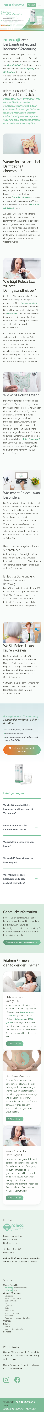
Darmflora (12, 314)
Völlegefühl (9, 1316)
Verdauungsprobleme (13, 1298)
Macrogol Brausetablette (14, 1329)
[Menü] (39, 5)
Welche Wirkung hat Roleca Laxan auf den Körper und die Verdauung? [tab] (18, 809)
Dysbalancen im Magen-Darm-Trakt (17, 1318)
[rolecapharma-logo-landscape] (13, 5)
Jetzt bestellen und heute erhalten (23, 750)
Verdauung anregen (12, 1313)
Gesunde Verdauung (12, 1293)
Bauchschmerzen (11, 1301)
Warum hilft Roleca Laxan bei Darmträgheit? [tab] (18, 860)
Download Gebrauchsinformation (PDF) (23, 942)
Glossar (7, 1326)
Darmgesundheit (29, 303)
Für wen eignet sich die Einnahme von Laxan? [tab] (15, 827)
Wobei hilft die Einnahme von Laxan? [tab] (18, 843)
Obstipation (9, 72)
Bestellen (7, 1331)
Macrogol (7, 106)
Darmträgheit (14, 65)
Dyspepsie (8, 1306)
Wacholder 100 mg (16, 1288)
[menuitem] (39, 5)
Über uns (7, 1321)
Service (6, 1324)
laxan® (11, 1290)
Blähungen (20, 1019)
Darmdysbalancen (21, 197)
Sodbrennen (9, 1308)
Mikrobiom (9, 1296)
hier (14, 1359)
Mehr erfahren (15, 1044)
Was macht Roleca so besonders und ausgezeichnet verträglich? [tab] (14, 878)
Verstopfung (28, 69)
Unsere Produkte (10, 1285)
